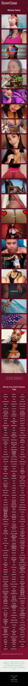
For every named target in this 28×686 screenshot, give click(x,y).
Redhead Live (6, 667)
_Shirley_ (14, 111)
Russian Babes (14, 662)
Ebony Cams (13, 667)
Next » (20, 378)
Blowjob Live (10, 665)
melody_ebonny (14, 231)
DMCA (14, 677)
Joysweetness (14, 246)
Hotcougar (14, 66)
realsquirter (14, 126)
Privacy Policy (14, 679)
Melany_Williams (14, 96)
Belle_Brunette (14, 351)
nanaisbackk (14, 291)
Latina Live (21, 662)
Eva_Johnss (14, 51)
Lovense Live (6, 662)
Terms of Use (14, 681)
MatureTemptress (14, 366)
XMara (14, 156)
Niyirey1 (14, 261)
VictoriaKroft (14, 186)
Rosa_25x (14, 141)
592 (16, 378)
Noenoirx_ (14, 201)
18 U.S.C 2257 (14, 676)
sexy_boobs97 (14, 36)
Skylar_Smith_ (14, 21)
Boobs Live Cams (18, 665)
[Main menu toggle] (25, 2)
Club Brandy (6, 663)
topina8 (14, 216)
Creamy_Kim (14, 171)
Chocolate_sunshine (14, 336)
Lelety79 (14, 306)
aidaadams (14, 81)
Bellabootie (14, 276)
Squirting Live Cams (15, 663)
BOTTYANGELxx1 (14, 321)
